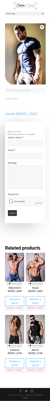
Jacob (8, 99)
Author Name (15, 137)
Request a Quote (14, 301)
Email (11, 150)
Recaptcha (13, 194)
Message (12, 162)
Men (13, 90)
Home (9, 90)
